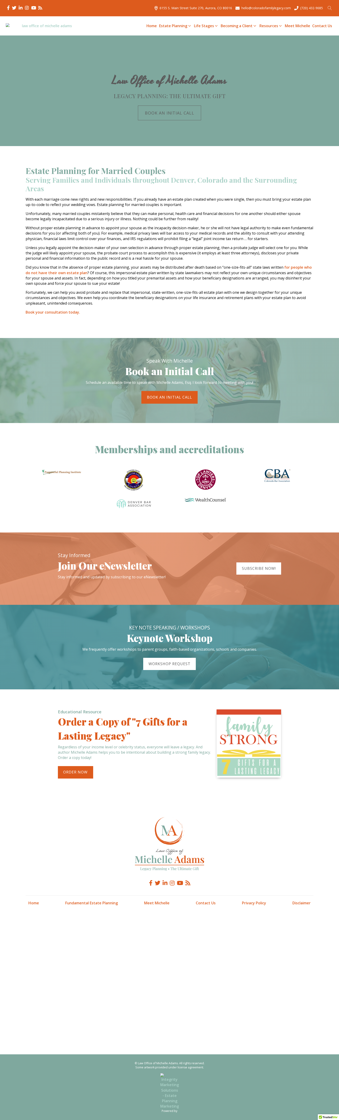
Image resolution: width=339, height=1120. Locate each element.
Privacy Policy (254, 902)
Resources (268, 25)
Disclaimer (301, 902)
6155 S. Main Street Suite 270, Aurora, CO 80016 (196, 8)
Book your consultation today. (53, 312)
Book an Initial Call (169, 113)
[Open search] (329, 8)
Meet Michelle (297, 25)
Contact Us (322, 25)
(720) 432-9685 (311, 8)
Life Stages (204, 25)
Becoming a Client (237, 25)
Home (151, 25)
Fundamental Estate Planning (91, 902)
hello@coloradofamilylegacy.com (266, 8)
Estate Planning (173, 25)
